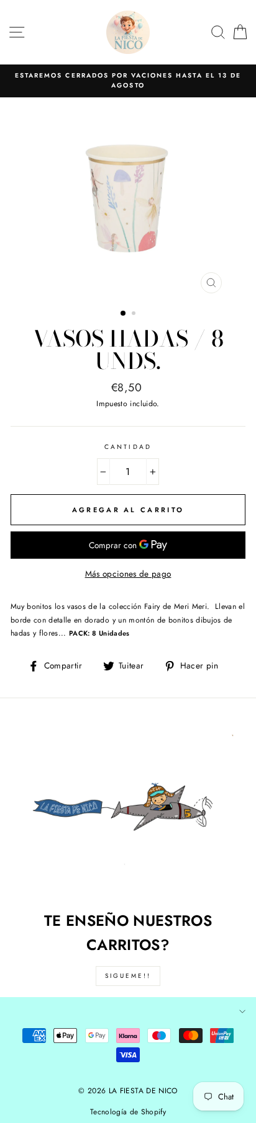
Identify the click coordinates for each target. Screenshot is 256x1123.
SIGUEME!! (128, 975)
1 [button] (124, 314)
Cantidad (127, 446)
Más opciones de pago (128, 573)
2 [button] (135, 314)
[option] (128, 81)
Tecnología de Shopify (128, 1111)
